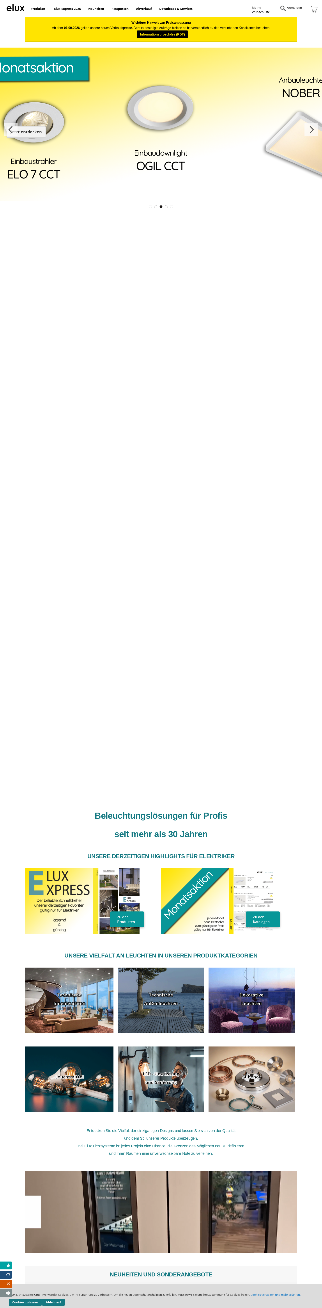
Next (311, 129)
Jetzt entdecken (26, 132)
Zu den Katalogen (261, 919)
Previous (11, 129)
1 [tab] (150, 206)
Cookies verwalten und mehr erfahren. (276, 1295)
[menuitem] (38, 8)
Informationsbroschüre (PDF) (162, 34)
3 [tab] (161, 206)
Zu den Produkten (126, 919)
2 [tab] (155, 206)
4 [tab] (166, 206)
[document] (161, 1296)
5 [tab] (171, 206)
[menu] (136, 8)
